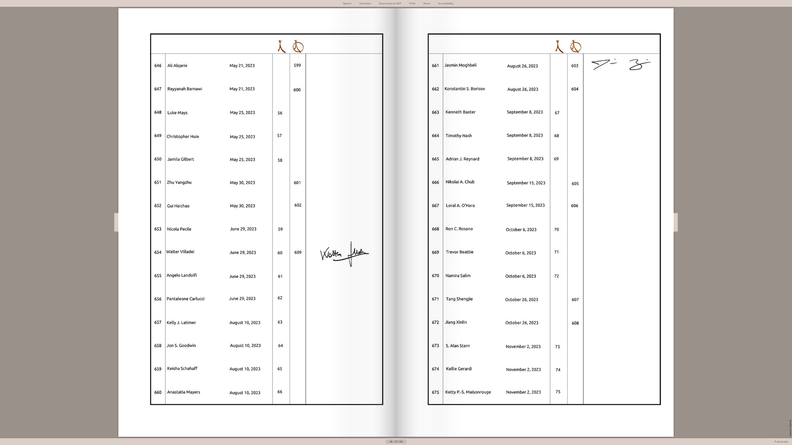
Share (426, 3)
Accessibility (445, 3)
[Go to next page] (409, 441)
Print (412, 3)
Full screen (781, 441)
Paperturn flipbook (790, 428)
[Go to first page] (375, 441)
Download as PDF (390, 3)
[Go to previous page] (382, 441)
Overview (365, 3)
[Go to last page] (416, 441)
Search (347, 3)
